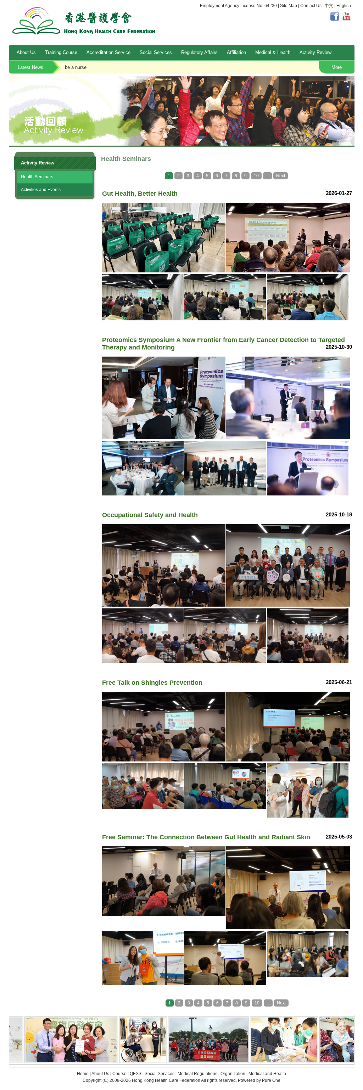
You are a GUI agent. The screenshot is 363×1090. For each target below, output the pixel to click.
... (267, 175)
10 (256, 175)
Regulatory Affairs (199, 52)
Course (119, 1073)
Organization (232, 1073)
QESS (135, 1073)
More (336, 67)
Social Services (156, 52)
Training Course (61, 52)
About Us (26, 52)
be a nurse (66, 67)
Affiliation (236, 52)
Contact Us (311, 5)
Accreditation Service (108, 52)
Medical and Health (267, 1073)
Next (280, 175)
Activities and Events (41, 189)
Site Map (288, 5)
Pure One (271, 1080)
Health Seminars (37, 176)
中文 (329, 5)
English (343, 5)
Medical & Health (272, 52)
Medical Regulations (197, 1073)
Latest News (30, 67)
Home (83, 1073)
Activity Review (315, 52)
